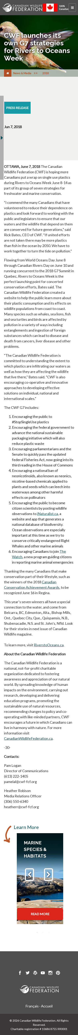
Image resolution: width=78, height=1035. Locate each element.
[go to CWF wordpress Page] (35, 973)
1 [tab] (37, 932)
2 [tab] (43, 932)
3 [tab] (49, 932)
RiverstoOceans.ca (49, 645)
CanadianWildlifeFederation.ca (28, 738)
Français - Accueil (39, 1006)
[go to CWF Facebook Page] (20, 973)
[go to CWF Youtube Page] (43, 973)
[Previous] (29, 874)
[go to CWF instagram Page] (50, 973)
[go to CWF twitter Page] (28, 973)
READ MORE (40, 914)
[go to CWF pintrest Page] (58, 973)
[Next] (48, 874)
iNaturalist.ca (47, 513)
